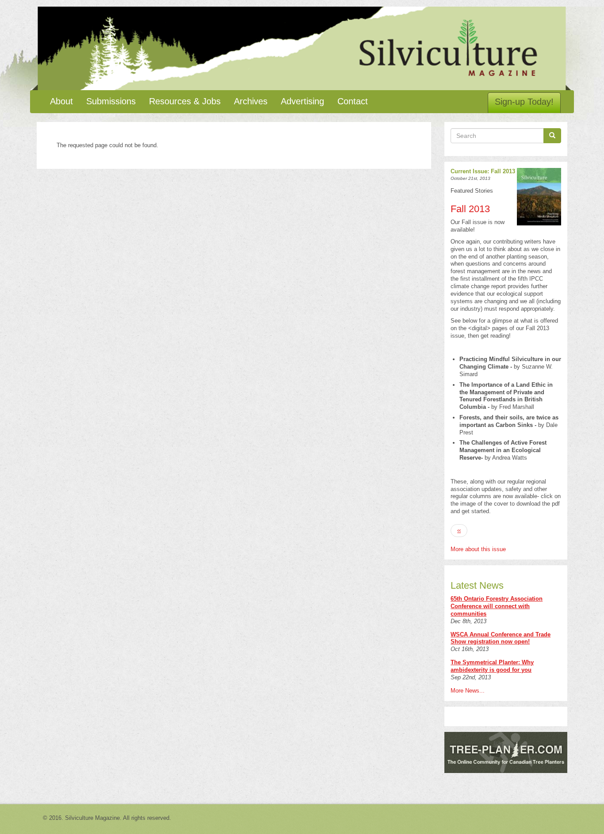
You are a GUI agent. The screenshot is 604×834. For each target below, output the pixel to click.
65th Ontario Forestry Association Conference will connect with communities (497, 606)
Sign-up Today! (524, 102)
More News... (468, 690)
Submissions (111, 101)
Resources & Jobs (185, 101)
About (61, 101)
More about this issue (478, 549)
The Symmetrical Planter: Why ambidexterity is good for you (492, 666)
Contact (352, 101)
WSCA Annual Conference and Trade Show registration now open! (500, 638)
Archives (251, 101)
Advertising (302, 101)
